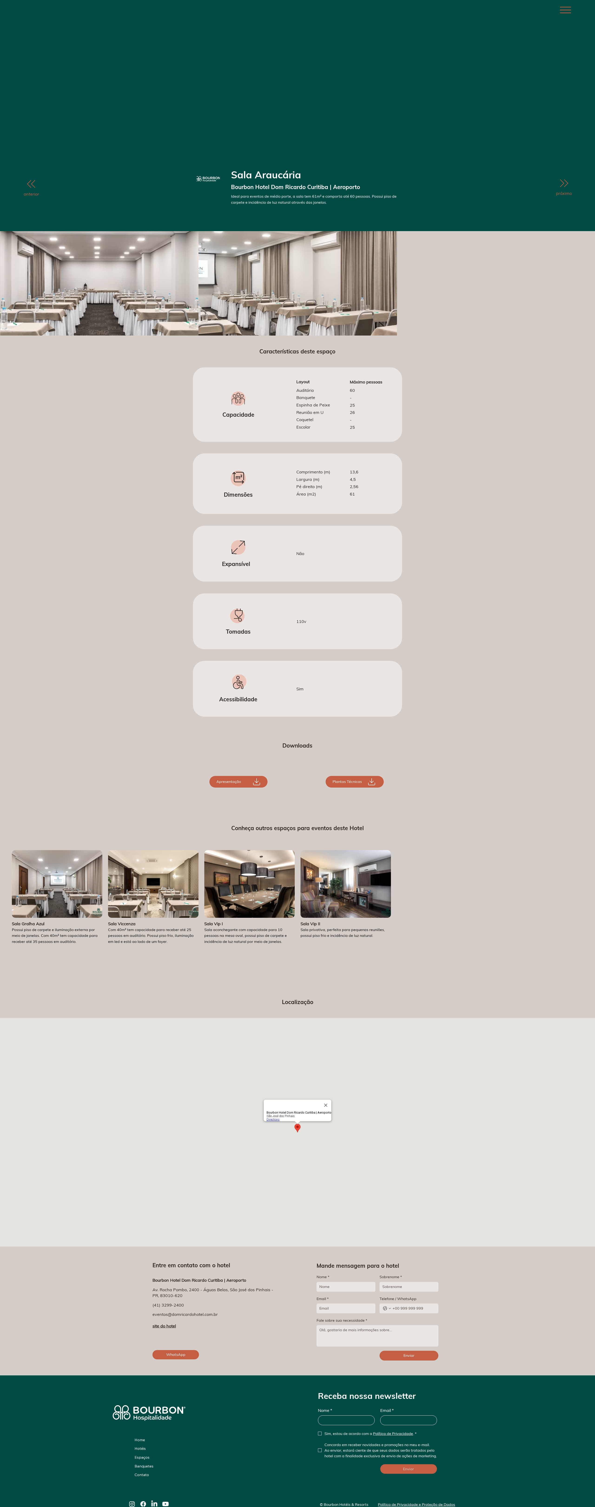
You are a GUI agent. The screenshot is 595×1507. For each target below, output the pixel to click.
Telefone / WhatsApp (398, 1298)
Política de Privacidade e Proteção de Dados (416, 1504)
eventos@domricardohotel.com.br (185, 1314)
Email (323, 1298)
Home (140, 1439)
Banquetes (144, 1466)
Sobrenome (391, 1276)
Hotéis (140, 1448)
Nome (323, 1276)
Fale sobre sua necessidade (342, 1320)
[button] (238, 782)
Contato (142, 1474)
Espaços (142, 1457)
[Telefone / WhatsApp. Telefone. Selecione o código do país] (387, 1308)
